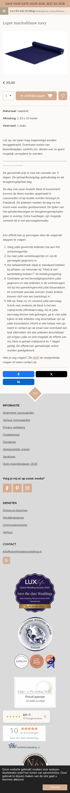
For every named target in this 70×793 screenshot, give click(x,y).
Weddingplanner (13, 518)
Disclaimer (9, 442)
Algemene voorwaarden (18, 413)
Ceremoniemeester (15, 525)
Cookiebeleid (11, 435)
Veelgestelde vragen (16, 449)
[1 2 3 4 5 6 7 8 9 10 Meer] (8, 95)
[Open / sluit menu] (4, 11)
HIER (36, 358)
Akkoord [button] (55, 787)
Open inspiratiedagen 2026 (20, 464)
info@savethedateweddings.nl (22, 551)
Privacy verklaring (14, 427)
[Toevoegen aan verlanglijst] (62, 95)
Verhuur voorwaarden (16, 420)
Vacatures (9, 456)
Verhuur (8, 532)
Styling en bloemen (15, 510)
